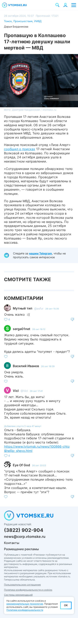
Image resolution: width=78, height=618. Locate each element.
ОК (66, 605)
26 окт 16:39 (48, 366)
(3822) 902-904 (23, 530)
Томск (8, 21)
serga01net (21, 329)
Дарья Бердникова (16, 26)
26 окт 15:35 (52, 308)
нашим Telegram (40, 253)
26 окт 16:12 (38, 329)
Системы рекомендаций (18, 594)
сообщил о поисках (19, 149)
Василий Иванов (26, 366)
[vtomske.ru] (14, 5)
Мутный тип (22, 308)
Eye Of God (21, 465)
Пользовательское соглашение (22, 584)
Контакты (11, 543)
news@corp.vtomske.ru (24, 536)
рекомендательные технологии (24, 603)
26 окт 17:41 (36, 391)
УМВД (38, 21)
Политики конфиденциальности (24, 609)
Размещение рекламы (21, 549)
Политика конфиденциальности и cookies (28, 589)
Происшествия (22, 21)
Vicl (16, 391)
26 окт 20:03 (39, 465)
